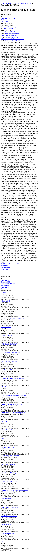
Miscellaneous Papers (24, 3)
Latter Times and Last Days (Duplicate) (12, 39)
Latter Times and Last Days (9, 32)
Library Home (5, 3)
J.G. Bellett (13, 3)
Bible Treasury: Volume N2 (13, 40)
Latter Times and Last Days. (9, 35)
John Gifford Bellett (9, 28)
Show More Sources (7, 30)
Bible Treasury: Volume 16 (13, 33)
